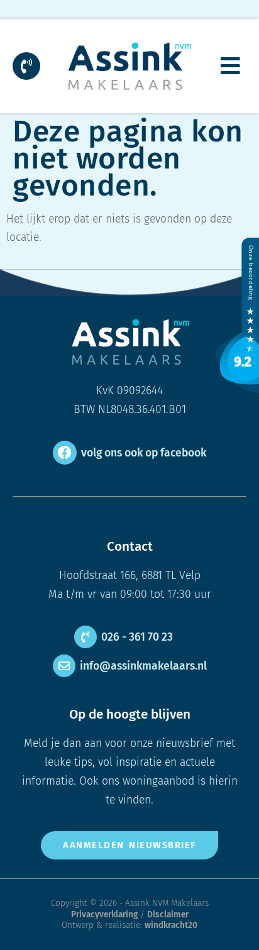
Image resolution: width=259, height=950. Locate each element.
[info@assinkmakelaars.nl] (64, 666)
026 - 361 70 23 (137, 637)
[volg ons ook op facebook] (65, 453)
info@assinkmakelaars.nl (143, 666)
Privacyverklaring (104, 914)
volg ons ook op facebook (143, 453)
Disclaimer (168, 914)
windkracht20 (171, 925)
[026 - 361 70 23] (85, 637)
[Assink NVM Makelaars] (237, 389)
